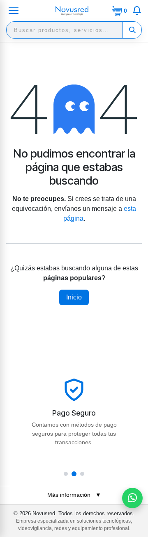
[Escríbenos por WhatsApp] (132, 498)
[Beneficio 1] (66, 474)
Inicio (74, 297)
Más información (74, 494)
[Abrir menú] (13, 10)
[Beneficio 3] (82, 474)
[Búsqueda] (132, 30)
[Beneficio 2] (74, 473)
